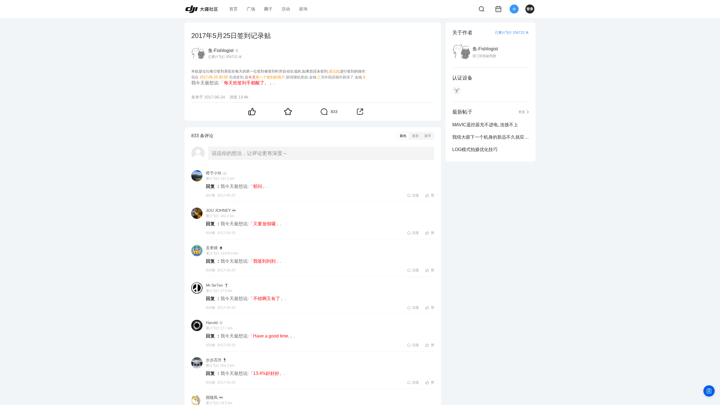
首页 (233, 8)
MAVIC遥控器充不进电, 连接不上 (485, 124)
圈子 (268, 8)
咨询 (303, 8)
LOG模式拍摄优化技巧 (475, 149)
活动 (286, 8)
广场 (251, 8)
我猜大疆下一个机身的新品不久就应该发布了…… (490, 137)
